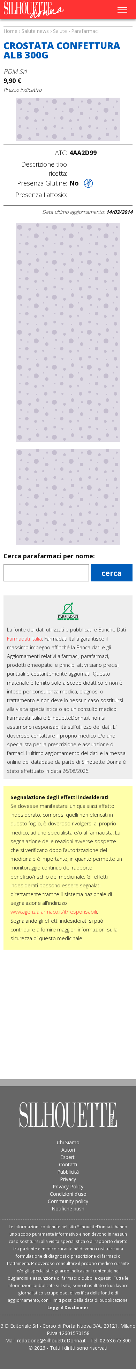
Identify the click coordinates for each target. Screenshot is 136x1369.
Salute (60, 31)
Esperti (68, 1157)
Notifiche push (68, 1208)
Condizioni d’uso (68, 1193)
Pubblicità (68, 1171)
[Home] (40, 10)
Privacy (68, 1179)
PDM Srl (15, 71)
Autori (68, 1149)
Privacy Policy (68, 1186)
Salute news (68, 24)
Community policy (68, 1201)
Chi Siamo (68, 1142)
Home (10, 31)
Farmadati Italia (24, 638)
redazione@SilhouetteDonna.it (51, 1340)
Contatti (68, 1164)
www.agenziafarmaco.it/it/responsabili (53, 911)
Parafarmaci (85, 31)
